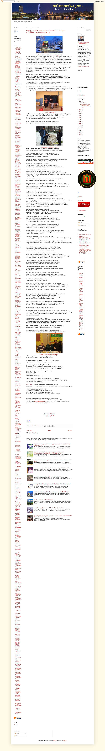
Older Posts (69, 430)
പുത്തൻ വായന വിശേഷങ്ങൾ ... (17, 471)
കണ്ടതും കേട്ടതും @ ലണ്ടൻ (17, 321)
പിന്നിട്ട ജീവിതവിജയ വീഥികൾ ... (18, 463)
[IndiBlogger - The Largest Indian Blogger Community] (84, 206)
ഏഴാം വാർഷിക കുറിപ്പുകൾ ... (17, 251)
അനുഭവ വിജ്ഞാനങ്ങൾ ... (18, 105)
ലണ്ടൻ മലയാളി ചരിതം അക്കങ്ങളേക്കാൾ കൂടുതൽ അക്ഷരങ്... (85, 106)
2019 (80, 113)
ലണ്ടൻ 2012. (18, 610)
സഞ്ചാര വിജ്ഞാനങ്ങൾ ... (18, 677)
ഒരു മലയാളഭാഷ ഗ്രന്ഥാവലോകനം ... (18, 271)
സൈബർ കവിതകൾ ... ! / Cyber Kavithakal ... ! (84, 243)
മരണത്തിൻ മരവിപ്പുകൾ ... (18, 549)
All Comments (82, 225)
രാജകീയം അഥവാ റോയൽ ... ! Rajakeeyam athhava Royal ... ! (48, 476)
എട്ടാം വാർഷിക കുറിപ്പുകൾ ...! (17, 246)
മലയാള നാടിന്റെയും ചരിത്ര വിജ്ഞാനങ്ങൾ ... (18, 564)
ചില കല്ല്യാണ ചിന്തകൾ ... (18, 393)
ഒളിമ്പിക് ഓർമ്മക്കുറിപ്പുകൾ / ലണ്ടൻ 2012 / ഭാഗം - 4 (18, 308)
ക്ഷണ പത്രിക (17, 352)
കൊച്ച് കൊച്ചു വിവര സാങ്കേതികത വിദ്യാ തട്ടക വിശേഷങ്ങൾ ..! (17, 342)
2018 (80, 115)
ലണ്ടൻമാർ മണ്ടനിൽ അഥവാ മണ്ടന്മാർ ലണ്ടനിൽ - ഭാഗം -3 (17, 637)
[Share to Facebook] (52, 426)
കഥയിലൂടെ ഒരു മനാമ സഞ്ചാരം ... (18, 325)
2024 (80, 101)
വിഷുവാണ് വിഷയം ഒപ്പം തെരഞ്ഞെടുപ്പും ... (18, 668)
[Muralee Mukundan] (14, 33)
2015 (80, 121)
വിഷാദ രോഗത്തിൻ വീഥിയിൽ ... (18, 664)
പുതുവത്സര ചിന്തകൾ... (18, 467)
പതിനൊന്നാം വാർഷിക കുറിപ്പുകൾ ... (17, 440)
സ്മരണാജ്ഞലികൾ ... (18, 713)
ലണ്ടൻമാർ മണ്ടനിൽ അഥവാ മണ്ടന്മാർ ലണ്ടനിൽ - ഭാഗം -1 (17, 645)
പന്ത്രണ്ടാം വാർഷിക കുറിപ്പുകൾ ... (17, 451)
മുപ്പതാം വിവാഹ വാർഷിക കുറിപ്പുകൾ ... (17, 578)
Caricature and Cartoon (18, 87)
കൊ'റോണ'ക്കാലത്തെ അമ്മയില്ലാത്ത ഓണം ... (18, 334)
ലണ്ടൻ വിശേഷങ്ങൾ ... (17, 624)
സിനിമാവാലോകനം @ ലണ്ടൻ (18, 692)
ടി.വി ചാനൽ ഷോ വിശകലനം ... (18, 407)
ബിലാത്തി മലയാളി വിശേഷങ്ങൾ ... (17, 514)
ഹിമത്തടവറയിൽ (56, 58)
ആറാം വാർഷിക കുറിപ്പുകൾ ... (17, 213)
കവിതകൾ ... (18, 328)
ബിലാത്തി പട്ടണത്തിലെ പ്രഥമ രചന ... (17, 508)
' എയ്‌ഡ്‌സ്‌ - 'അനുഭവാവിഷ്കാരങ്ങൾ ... (18, 48)
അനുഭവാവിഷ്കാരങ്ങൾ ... (18, 111)
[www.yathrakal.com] (84, 216)
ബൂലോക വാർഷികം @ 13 (85, 234)
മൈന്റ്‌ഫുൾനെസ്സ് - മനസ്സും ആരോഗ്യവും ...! (18, 589)
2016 (80, 119)
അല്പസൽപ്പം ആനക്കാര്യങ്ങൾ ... (18, 132)
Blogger (64, 740)
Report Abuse (81, 95)
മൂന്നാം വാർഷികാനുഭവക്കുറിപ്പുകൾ (18, 583)
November (82, 102)
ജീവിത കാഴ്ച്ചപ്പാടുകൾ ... (18, 397)
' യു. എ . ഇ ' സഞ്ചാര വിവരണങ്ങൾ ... (18, 53)
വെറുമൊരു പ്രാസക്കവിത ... (18, 673)
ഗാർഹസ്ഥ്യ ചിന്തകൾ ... (17, 361)
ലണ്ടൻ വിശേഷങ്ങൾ (17, 620)
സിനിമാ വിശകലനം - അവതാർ (18, 684)
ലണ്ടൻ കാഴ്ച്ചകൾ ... (18, 613)
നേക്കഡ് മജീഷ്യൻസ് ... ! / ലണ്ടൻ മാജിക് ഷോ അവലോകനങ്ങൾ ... (18, 430)
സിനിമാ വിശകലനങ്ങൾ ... (17, 688)
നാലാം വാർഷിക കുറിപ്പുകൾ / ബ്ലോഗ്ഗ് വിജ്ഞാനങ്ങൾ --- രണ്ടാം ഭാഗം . (18, 422)
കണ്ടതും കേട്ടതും (17, 317)
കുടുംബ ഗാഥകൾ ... (17, 330)
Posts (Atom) (35, 432)
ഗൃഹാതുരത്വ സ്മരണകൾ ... (17, 384)
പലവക (17, 454)
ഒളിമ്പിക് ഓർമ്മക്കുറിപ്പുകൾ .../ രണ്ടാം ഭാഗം (18, 302)
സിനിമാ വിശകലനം (17, 681)
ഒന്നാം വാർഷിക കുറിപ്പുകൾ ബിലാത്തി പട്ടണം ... (17, 257)
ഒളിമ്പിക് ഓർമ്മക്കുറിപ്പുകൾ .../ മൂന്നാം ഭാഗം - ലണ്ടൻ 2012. (18, 295)
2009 (80, 132)
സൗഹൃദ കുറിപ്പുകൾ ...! (17, 709)
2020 (80, 111)
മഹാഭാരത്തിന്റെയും (18, 569)
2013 (80, 125)
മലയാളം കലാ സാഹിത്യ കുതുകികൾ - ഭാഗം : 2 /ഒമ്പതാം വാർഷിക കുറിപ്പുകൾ (18, 556)
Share (15, 724)
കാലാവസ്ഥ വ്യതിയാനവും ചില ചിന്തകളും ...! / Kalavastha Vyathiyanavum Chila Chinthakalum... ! (84, 239)
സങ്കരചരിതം (29, 384)
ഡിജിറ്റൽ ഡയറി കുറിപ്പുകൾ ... (17, 412)
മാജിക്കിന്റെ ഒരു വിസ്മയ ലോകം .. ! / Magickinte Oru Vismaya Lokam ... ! (50, 507)
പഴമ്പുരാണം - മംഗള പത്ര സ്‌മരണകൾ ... (18, 458)
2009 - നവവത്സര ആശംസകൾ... (18, 83)
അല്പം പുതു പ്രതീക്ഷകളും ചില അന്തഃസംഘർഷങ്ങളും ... (18, 126)
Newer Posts (29, 430)
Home (49, 430)
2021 (80, 109)
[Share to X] (51, 426)
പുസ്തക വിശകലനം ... (17, 476)
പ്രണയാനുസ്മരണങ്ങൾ (18, 495)
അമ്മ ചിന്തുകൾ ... (18, 121)
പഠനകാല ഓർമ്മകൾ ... (18, 435)
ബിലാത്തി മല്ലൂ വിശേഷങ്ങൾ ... (17, 519)
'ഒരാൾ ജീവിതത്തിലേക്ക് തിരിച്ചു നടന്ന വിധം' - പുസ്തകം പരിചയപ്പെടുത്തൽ (18, 60)
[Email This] (48, 426)
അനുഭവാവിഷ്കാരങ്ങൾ (18, 108)
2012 (80, 127)
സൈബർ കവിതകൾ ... (18, 696)
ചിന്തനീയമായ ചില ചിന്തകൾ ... (18, 389)
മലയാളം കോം (82, 210)
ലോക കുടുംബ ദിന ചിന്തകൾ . (18, 651)
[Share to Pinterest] (54, 426)
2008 (80, 134)
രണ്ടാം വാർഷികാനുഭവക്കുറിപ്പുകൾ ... (18, 599)
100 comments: (40, 425)
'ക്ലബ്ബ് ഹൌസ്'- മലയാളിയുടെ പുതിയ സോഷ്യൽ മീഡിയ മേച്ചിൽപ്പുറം (18, 69)
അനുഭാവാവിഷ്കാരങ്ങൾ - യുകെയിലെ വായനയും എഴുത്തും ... (18, 116)
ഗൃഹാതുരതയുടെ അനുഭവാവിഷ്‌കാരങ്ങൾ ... (18, 374)
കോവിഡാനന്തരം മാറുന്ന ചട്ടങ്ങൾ (18, 349)
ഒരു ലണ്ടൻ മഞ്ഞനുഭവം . (18, 282)
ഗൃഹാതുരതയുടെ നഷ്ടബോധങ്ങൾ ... (18, 379)
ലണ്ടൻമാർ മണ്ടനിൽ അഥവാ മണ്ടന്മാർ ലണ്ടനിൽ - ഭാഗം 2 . (17, 630)
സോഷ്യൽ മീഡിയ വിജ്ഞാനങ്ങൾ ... (18, 705)
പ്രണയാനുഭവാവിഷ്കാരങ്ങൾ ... (18, 492)
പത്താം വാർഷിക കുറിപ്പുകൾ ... (17, 446)
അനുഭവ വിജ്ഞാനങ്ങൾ (18, 101)
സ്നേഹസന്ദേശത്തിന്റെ (39, 401)
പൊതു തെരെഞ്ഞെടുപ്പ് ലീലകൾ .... (18, 484)
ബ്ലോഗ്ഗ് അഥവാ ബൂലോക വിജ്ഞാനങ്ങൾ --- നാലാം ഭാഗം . (18, 543)
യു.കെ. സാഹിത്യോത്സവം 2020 (18, 594)
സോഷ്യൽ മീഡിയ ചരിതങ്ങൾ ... (18, 699)
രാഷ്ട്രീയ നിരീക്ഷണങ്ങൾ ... (17, 603)
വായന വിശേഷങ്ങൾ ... (17, 655)
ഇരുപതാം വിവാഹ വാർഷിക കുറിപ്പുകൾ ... (17, 241)
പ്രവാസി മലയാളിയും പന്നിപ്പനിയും (18, 504)
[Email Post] (45, 425)
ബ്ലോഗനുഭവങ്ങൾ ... (18, 530)
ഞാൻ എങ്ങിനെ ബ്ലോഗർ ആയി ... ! (17, 402)
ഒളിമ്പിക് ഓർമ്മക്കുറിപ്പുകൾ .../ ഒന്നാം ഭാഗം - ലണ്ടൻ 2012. (18, 288)
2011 (80, 129)
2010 (80, 130)
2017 (80, 117)
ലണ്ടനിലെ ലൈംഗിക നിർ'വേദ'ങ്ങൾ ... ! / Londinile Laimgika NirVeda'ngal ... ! (51, 468)
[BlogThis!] (49, 426)
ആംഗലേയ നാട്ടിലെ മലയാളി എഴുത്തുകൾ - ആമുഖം (18, 145)
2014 (80, 123)
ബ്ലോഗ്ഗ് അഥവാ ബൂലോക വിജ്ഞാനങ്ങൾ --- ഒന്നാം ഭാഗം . (18, 535)
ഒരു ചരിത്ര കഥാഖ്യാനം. (18, 266)
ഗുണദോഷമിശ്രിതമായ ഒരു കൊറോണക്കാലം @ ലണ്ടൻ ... (18, 366)
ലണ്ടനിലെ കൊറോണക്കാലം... (17, 607)
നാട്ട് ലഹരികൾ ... (18, 416)
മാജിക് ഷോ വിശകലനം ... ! (18, 572)
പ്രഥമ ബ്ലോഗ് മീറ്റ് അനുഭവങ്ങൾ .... (18, 499)
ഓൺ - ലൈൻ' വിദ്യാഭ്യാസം (18, 313)
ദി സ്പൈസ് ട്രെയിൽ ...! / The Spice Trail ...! (44, 499)
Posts (80, 222)
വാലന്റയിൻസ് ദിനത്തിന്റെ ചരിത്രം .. (18, 659)
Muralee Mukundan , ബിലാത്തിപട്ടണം (84, 43)
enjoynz (55, 740)
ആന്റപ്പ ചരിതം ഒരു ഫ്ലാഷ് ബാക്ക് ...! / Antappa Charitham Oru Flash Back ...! (45, 32)
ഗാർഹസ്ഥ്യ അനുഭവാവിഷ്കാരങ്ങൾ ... (18, 356)
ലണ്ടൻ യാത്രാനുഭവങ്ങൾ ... (18, 616)
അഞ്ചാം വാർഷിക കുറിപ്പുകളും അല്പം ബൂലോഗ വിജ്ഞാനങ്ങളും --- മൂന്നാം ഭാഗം (18, 94)
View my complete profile (83, 66)
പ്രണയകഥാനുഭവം (17, 488)
